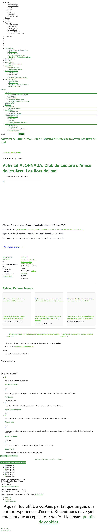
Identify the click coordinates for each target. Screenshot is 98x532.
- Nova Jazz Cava (13, 67)
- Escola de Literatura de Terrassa (18, 84)
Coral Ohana (12, 118)
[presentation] (17, 303)
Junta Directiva (13, 4)
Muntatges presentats (14, 108)
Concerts (11, 120)
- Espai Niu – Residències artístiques (19, 57)
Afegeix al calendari (13, 247)
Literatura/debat (7, 276)
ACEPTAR (4, 528)
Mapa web (8, 497)
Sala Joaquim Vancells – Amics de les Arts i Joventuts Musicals (28, 262)
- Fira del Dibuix (13, 53)
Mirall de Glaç (12, 28)
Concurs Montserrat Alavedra (17, 122)
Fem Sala (3, 456)
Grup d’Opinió (12, 127)
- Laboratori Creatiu (14, 86)
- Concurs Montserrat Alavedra (17, 77)
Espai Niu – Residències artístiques (19, 101)
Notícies (7, 18)
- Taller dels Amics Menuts (16, 55)
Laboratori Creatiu (14, 130)
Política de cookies (10, 501)
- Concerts (11, 76)
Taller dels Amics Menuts (16, 99)
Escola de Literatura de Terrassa (18, 129)
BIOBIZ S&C (39, 494)
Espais (10, 9)
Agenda (7, 19)
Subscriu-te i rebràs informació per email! (13, 462)
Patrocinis (11, 14)
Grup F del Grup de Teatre (16, 33)
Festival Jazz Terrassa (14, 113)
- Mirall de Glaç (13, 81)
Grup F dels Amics (14, 31)
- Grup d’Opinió (13, 83)
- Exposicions (12, 52)
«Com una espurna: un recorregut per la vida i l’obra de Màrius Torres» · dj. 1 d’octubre (48, 318)
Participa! (7, 11)
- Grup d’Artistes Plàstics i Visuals (18, 50)
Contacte (7, 21)
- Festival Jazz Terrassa (15, 69)
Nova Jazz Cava (13, 112)
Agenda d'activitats (12, 456)
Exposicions (12, 96)
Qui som (7, 2)
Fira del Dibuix (13, 98)
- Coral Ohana (12, 74)
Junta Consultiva (13, 6)
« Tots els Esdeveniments (12, 153)
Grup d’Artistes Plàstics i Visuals (18, 94)
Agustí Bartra (12, 30)
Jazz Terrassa (12, 26)
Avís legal (8, 499)
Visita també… (9, 23)
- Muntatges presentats (15, 64)
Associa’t (11, 12)
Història (10, 7)
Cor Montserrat (13, 25)
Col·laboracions (13, 16)
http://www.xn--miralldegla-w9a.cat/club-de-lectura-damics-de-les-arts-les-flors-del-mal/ (50, 229)
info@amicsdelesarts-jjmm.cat (24, 346)
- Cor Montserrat (13, 72)
